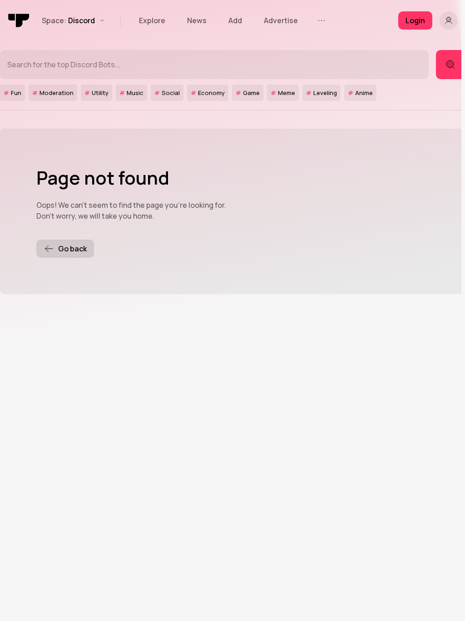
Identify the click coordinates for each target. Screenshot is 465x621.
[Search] (450, 64)
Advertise (281, 20)
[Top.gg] (19, 20)
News (197, 20)
